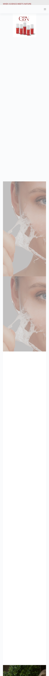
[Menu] (45, 9)
